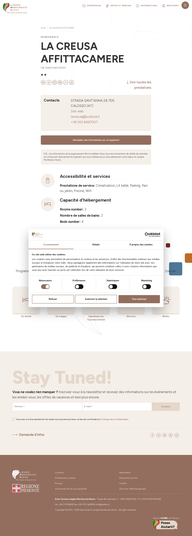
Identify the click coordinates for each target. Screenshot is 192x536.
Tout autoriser (139, 299)
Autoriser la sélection (96, 299)
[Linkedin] (176, 435)
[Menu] (185, 5)
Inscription (165, 406)
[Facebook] (153, 435)
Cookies (59, 472)
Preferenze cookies (65, 478)
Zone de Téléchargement (132, 489)
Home (43, 28)
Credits (123, 483)
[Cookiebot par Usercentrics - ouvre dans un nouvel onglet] (147, 234)
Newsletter (125, 472)
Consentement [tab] (51, 244)
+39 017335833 (65, 504)
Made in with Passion (166, 518)
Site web (77, 111)
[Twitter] (171, 435)
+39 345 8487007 (84, 122)
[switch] (79, 286)
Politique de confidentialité (114, 419)
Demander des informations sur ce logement (96, 140)
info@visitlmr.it (103, 504)
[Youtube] (159, 435)
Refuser (53, 299)
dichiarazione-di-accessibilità (71, 489)
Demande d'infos (31, 435)
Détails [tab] (96, 244)
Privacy (59, 483)
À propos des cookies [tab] (141, 244)
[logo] (15, 8)
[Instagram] (165, 435)
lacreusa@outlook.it (85, 117)
